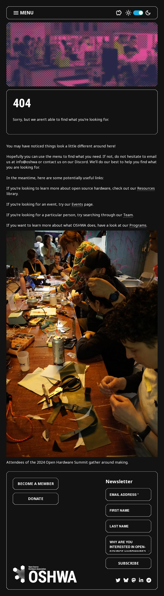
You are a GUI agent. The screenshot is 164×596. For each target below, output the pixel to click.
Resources (146, 188)
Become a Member (36, 483)
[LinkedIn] (139, 580)
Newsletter (119, 481)
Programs (137, 225)
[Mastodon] (132, 580)
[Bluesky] (124, 580)
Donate (35, 498)
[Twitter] (118, 580)
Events (77, 204)
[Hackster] (148, 580)
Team (128, 214)
